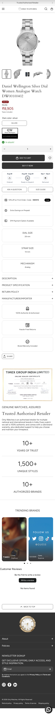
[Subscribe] (50, 669)
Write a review (27, 580)
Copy (47, 200)
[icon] (43, 521)
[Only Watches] (27, 9)
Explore (15, 558)
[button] (3, 3)
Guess (40, 555)
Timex (13, 555)
